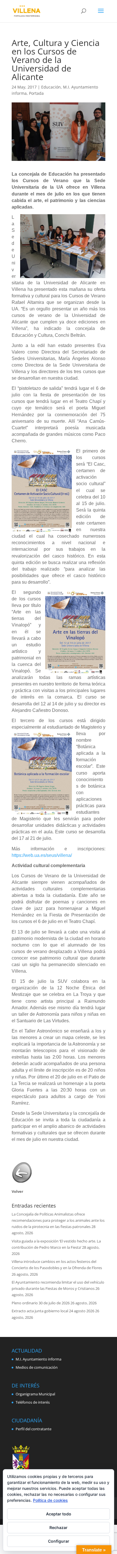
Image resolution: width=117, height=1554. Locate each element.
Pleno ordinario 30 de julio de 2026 (41, 1302)
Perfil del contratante (33, 1428)
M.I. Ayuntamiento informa (38, 1359)
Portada (36, 93)
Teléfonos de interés (33, 1402)
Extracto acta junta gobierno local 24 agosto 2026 (53, 1310)
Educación (51, 87)
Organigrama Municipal (35, 1394)
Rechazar (58, 1527)
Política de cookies (50, 1500)
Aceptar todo (58, 1513)
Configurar (58, 1541)
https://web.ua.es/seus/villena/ (42, 855)
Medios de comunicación (37, 1367)
